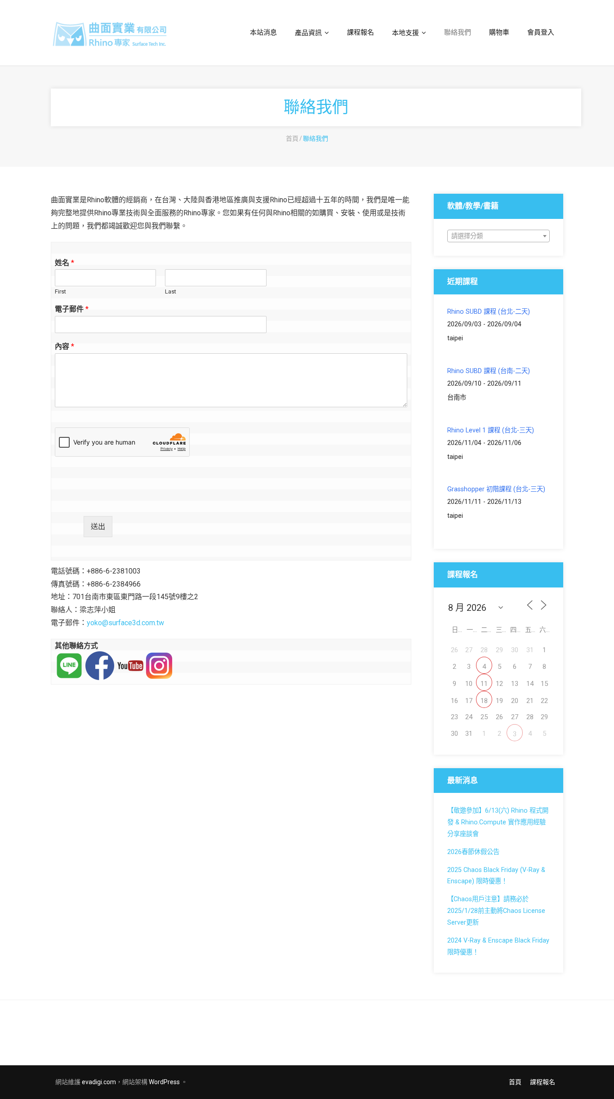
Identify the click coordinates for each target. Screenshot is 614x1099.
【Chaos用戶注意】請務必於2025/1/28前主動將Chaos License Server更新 (496, 910)
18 (484, 701)
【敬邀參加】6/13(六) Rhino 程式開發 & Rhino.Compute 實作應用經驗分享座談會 (497, 822)
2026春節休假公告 (473, 852)
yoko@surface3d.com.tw (125, 622)
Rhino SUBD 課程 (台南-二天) (488, 371)
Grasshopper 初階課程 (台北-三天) (496, 489)
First (60, 291)
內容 (64, 346)
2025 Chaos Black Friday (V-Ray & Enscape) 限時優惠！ (496, 875)
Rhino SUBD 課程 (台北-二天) (488, 312)
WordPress (164, 1082)
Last (170, 291)
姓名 (64, 262)
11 (484, 684)
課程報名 (542, 1082)
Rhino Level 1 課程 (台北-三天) (490, 430)
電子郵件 (72, 309)
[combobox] (498, 236)
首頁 (292, 138)
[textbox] (498, 236)
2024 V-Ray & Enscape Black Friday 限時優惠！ (498, 946)
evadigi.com (99, 1082)
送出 (98, 526)
